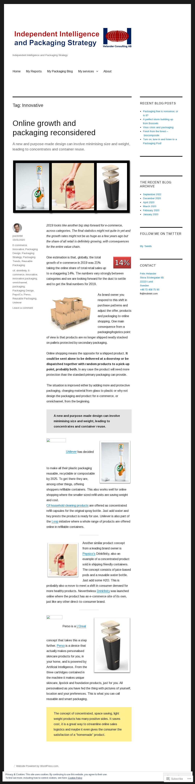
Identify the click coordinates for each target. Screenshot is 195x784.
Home (17, 71)
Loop (55, 521)
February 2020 (151, 210)
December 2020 (152, 198)
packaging (19, 286)
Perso (61, 645)
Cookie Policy (75, 778)
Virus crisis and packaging (158, 127)
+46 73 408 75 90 (149, 289)
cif (14, 270)
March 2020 (149, 206)
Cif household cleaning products (67, 505)
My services (86, 71)
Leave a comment (23, 307)
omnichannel (20, 282)
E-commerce (20, 245)
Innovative (18, 249)
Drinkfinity (103, 591)
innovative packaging (25, 278)
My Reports (34, 71)
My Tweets (146, 246)
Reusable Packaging (24, 298)
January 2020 (150, 214)
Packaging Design (23, 290)
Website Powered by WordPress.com (37, 766)
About (107, 71)
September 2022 (152, 194)
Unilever (71, 451)
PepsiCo (17, 294)
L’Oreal (81, 626)
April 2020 (148, 202)
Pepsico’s (88, 553)
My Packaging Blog (60, 71)
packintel (18, 235)
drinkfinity (21, 270)
